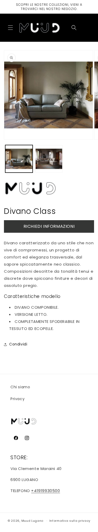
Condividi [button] (18, 344)
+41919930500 (45, 490)
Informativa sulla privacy (70, 521)
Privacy (17, 398)
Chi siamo (20, 387)
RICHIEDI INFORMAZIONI (49, 226)
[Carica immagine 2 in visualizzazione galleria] (49, 159)
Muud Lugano (32, 521)
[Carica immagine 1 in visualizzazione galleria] (19, 159)
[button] (10, 27)
